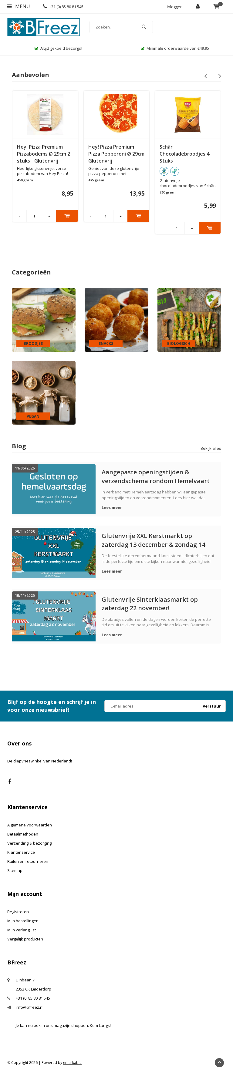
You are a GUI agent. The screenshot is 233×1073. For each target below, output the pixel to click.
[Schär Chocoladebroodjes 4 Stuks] (116, 114)
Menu (22, 6)
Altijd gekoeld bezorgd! (61, 48)
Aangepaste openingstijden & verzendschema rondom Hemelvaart (156, 476)
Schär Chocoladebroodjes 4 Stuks (113, 153)
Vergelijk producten (25, 939)
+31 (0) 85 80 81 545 (66, 6)
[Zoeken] (144, 27)
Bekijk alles (211, 448)
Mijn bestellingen (23, 920)
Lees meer (112, 507)
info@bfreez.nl (29, 1007)
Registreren (18, 911)
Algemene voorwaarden (29, 825)
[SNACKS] (116, 319)
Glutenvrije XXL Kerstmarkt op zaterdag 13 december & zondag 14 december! (153, 540)
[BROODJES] (44, 319)
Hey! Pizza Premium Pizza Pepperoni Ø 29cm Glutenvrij (45, 153)
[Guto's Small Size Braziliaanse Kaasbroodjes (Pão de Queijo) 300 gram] (187, 114)
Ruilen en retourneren (27, 861)
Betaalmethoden (22, 834)
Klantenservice (21, 852)
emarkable (72, 1062)
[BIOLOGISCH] (189, 319)
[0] (216, 6)
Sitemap (14, 870)
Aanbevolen (30, 75)
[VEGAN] (44, 392)
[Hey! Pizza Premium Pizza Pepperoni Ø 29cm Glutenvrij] (45, 114)
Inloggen (175, 6)
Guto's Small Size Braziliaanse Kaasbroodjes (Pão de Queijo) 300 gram (185, 153)
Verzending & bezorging (29, 843)
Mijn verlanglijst (21, 930)
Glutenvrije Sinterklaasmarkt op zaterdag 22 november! (150, 603)
